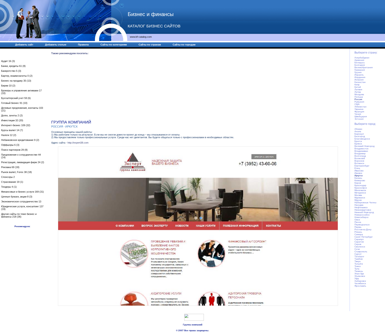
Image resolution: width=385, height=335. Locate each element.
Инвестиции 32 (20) (12, 120)
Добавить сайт (24, 44)
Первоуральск (361, 224)
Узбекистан (360, 106)
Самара (358, 234)
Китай (357, 87)
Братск (358, 141)
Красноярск (360, 188)
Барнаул (359, 134)
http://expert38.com (78, 142)
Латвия (358, 89)
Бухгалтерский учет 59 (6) (16, 98)
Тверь (357, 261)
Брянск (358, 143)
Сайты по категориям (113, 44)
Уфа (356, 278)
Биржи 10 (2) (8, 85)
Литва (357, 92)
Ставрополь (360, 251)
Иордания (359, 77)
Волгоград (360, 156)
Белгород (359, 136)
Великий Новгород (364, 146)
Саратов (359, 241)
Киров (357, 183)
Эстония (358, 119)
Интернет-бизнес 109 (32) (15, 125)
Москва (358, 195)
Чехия (357, 114)
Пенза (357, 222)
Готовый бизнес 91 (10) (14, 103)
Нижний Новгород (364, 212)
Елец (357, 168)
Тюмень (358, 271)
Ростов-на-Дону (362, 229)
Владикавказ (361, 151)
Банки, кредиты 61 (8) (13, 66)
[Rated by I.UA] (194, 320)
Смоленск (359, 246)
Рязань (358, 232)
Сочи (357, 249)
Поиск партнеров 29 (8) (14, 149)
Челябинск (360, 283)
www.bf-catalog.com (141, 36)
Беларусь (359, 62)
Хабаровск (360, 281)
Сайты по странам (150, 44)
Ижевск (358, 173)
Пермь (357, 227)
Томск (357, 266)
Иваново (359, 170)
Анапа (357, 131)
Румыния (359, 102)
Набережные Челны (365, 202)
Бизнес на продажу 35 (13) (16, 80)
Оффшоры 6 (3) (10, 145)
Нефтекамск (360, 207)
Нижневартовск (362, 210)
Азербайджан (361, 57)
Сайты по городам (184, 44)
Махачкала (360, 190)
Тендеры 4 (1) (9, 186)
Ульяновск (359, 276)
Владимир (360, 153)
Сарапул (359, 239)
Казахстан (360, 82)
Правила (83, 44)
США (357, 104)
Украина (358, 109)
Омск (357, 219)
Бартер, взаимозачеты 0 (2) (17, 75)
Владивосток (361, 148)
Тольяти (358, 264)
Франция (359, 111)
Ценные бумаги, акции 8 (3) (16, 196)
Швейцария (360, 116)
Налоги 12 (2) (8, 135)
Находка (358, 205)
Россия (358, 99)
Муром (358, 200)
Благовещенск (362, 139)
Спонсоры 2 (8, 177)
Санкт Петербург (363, 237)
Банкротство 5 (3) (11, 71)
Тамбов (358, 259)
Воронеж (359, 161)
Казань (358, 178)
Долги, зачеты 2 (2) (12, 115)
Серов (357, 244)
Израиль (359, 75)
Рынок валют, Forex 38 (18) (16, 172)
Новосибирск (361, 217)
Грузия (357, 72)
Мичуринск (360, 192)
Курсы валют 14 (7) (12, 130)
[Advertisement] (185, 88)
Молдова (359, 94)
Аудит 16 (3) (8, 61)
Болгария (359, 65)
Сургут (358, 254)
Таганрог (359, 256)
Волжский (359, 158)
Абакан (358, 129)
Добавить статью (55, 44)
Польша (358, 97)
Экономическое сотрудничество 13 (21, 201)
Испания (358, 79)
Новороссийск (361, 215)
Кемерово (359, 180)
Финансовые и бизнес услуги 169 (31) (22, 191)
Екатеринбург (361, 165)
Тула (356, 268)
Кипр (357, 84)
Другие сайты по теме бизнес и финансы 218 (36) (19, 215)
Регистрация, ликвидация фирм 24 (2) (22, 162)
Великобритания (363, 67)
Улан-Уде (359, 273)
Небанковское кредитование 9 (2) (20, 140)
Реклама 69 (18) (10, 167)
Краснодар (360, 185)
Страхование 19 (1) (12, 182)
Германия (359, 70)
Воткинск (359, 163)
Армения (359, 60)
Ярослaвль (360, 286)
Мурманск (359, 197)
